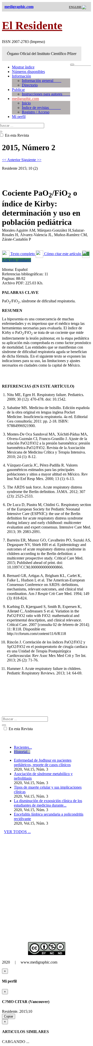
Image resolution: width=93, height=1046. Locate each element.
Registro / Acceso (35, 112)
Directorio (30, 85)
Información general (41, 80)
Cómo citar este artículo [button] (62, 254)
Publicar (18, 89)
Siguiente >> (31, 160)
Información (21, 76)
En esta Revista (20, 729)
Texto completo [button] (22, 254)
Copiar (8, 1016)
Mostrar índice (23, 67)
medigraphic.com (25, 98)
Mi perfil (19, 116)
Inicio (26, 103)
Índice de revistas (41, 107)
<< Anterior (11, 160)
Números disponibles (28, 71)
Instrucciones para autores (46, 94)
